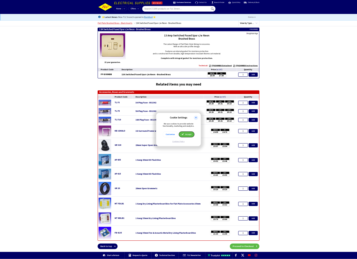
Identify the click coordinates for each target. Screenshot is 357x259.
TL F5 (117, 111)
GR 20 (117, 188)
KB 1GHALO (120, 130)
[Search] (212, 9)
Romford (148, 17)
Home (118, 8)
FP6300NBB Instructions (247, 65)
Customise (170, 134)
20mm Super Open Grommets (150, 145)
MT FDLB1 (119, 203)
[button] (196, 118)
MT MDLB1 (119, 218)
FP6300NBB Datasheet (222, 65)
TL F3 (117, 102)
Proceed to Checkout (243, 246)
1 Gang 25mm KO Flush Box (148, 160)
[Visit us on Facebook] (235, 255)
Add (253, 74)
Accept (188, 134)
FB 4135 (118, 232)
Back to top (106, 246)
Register (228, 10)
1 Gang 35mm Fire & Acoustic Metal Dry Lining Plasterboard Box (166, 233)
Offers (133, 8)
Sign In (230, 8)
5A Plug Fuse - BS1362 (146, 111)
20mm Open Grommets (146, 188)
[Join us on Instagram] (256, 255)
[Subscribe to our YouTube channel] (249, 255)
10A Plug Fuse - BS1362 (146, 120)
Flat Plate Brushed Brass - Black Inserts (115, 23)
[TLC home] (105, 7)
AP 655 (118, 159)
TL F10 (118, 119)
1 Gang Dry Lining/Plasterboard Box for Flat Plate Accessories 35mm (168, 204)
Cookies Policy (178, 141)
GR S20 (118, 145)
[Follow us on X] (242, 255)
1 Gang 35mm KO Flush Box (148, 174)
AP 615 (118, 173)
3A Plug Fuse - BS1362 (146, 103)
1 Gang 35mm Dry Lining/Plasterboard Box (156, 218)
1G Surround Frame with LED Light (152, 131)
